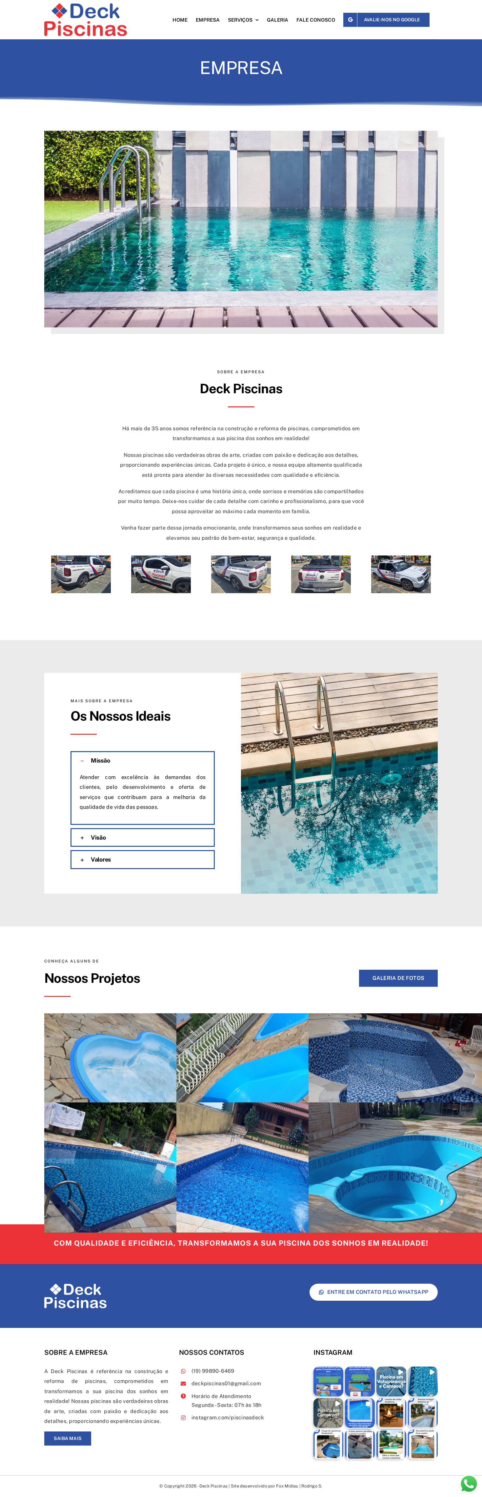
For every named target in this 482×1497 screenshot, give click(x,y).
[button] (142, 760)
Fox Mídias (287, 1486)
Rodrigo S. (311, 1486)
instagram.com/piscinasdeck (227, 1417)
